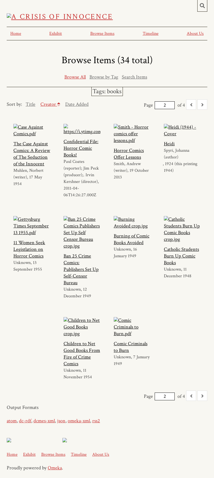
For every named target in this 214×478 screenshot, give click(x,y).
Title (30, 104)
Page (148, 105)
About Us (195, 33)
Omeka (55, 468)
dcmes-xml (44, 421)
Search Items (134, 77)
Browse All (75, 77)
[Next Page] (202, 104)
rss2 (96, 421)
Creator (48, 104)
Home (15, 33)
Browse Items (102, 33)
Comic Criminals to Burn (130, 347)
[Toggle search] (202, 6)
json (61, 421)
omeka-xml (79, 421)
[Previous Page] (191, 104)
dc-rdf (25, 421)
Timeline (151, 33)
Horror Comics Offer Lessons (129, 153)
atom (12, 421)
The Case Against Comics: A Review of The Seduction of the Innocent (31, 154)
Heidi (169, 144)
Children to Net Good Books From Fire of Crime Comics (82, 353)
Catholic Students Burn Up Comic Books (181, 256)
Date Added (77, 104)
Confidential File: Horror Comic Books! (81, 148)
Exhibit (55, 33)
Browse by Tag (103, 77)
